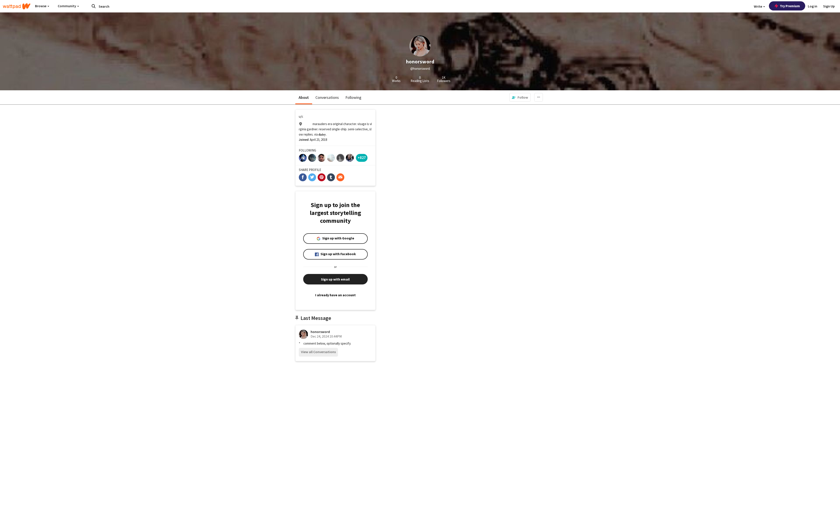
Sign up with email (335, 279)
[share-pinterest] (322, 177)
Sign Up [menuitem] (829, 6)
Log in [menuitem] (812, 6)
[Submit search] (93, 6)
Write (758, 6)
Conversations (327, 97)
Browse (41, 6)
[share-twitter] (312, 177)
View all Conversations (318, 352)
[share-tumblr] (331, 177)
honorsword (320, 332)
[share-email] (340, 177)
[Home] (16, 6)
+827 (362, 157)
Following (353, 97)
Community (67, 6)
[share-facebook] (303, 177)
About (304, 97)
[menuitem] (520, 97)
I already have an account (335, 295)
